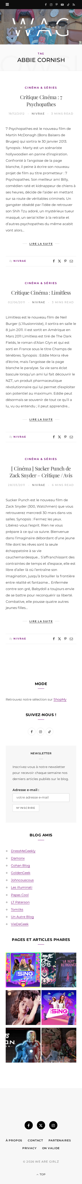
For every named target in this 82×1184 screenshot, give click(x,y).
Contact (35, 1140)
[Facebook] (54, 261)
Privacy (29, 1148)
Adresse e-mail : (26, 790)
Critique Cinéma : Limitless (41, 292)
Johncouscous (22, 880)
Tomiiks (17, 909)
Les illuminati (21, 887)
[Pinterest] (65, 261)
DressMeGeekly (23, 851)
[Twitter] (59, 261)
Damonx (18, 858)
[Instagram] (53, 1125)
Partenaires (60, 1140)
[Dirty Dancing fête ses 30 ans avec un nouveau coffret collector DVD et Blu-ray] (23, 1008)
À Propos (14, 1140)
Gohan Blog (20, 865)
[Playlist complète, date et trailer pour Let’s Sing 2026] (23, 971)
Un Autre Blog (22, 917)
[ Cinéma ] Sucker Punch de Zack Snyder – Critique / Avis (41, 472)
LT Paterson (20, 902)
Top (42, 1174)
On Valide (51, 1148)
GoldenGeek (20, 873)
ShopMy (60, 699)
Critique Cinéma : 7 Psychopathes (41, 100)
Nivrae (38, 113)
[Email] (71, 261)
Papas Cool (20, 895)
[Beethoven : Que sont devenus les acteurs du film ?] (58, 1046)
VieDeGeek (19, 924)
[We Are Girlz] (41, 27)
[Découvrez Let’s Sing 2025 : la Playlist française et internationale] (58, 1008)
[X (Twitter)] (41, 1125)
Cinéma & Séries (41, 87)
